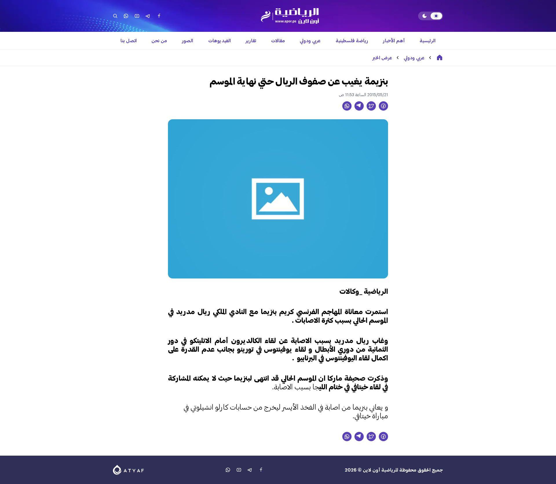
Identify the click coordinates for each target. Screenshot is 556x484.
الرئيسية (428, 40)
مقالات (278, 40)
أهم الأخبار (394, 40)
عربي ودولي (310, 40)
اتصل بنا (128, 40)
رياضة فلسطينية (352, 40)
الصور (187, 40)
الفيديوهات (219, 40)
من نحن (159, 40)
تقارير (251, 40)
